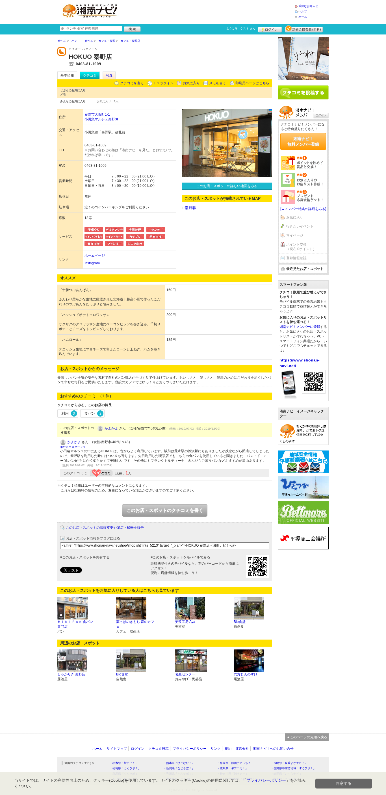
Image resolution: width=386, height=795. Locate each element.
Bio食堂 (240, 622)
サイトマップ (117, 749)
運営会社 (242, 749)
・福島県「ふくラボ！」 (125, 768)
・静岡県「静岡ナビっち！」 (235, 762)
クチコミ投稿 (158, 749)
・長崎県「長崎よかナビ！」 (289, 762)
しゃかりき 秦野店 (71, 674)
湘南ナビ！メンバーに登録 (299, 327)
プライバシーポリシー (190, 749)
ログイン (270, 29)
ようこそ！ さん (240, 28)
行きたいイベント (299, 226)
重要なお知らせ (308, 6)
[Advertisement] (208, 11)
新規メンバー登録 (304, 29)
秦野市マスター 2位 (72, 447)
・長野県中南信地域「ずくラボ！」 (293, 768)
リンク (216, 749)
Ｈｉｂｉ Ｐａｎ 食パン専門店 (75, 624)
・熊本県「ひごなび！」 (178, 762)
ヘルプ (302, 11)
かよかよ (111, 428)
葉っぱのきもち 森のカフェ (135, 624)
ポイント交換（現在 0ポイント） (301, 246)
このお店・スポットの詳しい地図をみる (226, 186)
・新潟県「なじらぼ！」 (178, 768)
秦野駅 (190, 207)
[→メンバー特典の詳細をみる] (303, 209)
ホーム (302, 16)
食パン (92, 413)
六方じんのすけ (245, 674)
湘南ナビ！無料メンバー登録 (303, 141)
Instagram (92, 263)
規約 (228, 749)
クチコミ (90, 75)
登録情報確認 (296, 258)
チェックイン (163, 83)
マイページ (294, 235)
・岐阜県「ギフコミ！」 (232, 768)
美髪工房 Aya (185, 622)
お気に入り (191, 83)
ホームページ (94, 255)
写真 (109, 75)
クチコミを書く (132, 83)
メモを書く (217, 83)
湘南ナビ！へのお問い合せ (273, 749)
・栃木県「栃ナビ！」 (124, 762)
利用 (68, 413)
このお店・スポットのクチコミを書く (164, 510)
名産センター (185, 674)
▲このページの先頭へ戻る (307, 737)
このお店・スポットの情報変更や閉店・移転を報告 (105, 528)
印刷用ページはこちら (252, 83)
